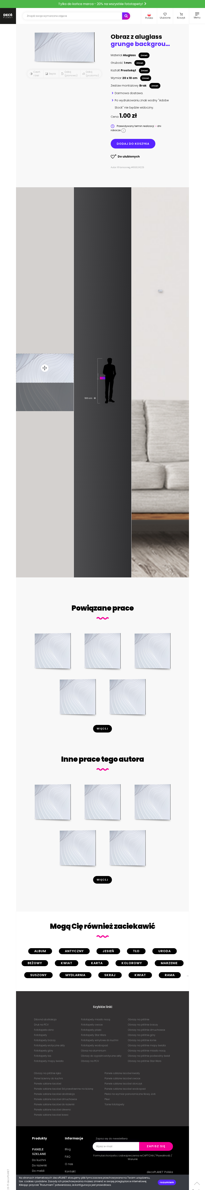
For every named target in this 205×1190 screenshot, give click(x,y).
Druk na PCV (41, 1024)
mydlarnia (75, 975)
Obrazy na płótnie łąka (47, 1073)
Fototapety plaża (91, 1030)
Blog (68, 1149)
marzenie (169, 963)
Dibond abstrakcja (45, 1019)
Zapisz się (156, 1146)
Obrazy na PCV (90, 1061)
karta (97, 963)
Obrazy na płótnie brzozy (143, 1024)
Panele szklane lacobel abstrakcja (54, 1094)
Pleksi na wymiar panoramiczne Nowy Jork (130, 1094)
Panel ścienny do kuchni (48, 1078)
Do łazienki (39, 1165)
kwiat (66, 963)
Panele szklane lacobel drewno (52, 1109)
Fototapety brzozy (45, 1040)
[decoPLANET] (8, 16)
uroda (164, 951)
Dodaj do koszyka (133, 144)
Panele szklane (39, 1151)
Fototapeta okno (44, 1030)
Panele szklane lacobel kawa (51, 1114)
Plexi (107, 1099)
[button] (149, 16)
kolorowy (132, 963)
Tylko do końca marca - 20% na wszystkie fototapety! (101, 4)
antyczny (74, 951)
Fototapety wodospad (94, 1045)
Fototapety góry (43, 1050)
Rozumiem (167, 1182)
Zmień (144, 55)
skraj (110, 975)
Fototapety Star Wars (93, 1035)
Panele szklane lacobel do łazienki (54, 1104)
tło (136, 951)
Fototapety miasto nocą (95, 1019)
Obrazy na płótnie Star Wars (144, 1061)
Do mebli (38, 1171)
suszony (38, 975)
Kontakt (70, 1171)
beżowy (35, 963)
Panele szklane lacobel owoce (122, 1078)
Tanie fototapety (114, 1104)
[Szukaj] (126, 16)
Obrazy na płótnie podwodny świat (149, 1055)
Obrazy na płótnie (138, 1019)
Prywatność (163, 1155)
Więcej (102, 728)
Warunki (133, 1159)
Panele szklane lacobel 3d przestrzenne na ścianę (63, 1088)
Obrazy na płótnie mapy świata (147, 1045)
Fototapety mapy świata (48, 1061)
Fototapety (40, 1035)
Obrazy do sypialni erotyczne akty (101, 1055)
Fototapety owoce (92, 1024)
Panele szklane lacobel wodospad (125, 1088)
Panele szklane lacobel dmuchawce (55, 1099)
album (40, 951)
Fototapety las (42, 1055)
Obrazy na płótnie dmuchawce (146, 1030)
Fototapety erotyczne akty (49, 1045)
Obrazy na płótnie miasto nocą (146, 1050)
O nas (69, 1164)
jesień (108, 951)
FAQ (67, 1157)
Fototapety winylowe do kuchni (99, 1040)
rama (170, 975)
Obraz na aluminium (93, 1050)
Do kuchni (39, 1160)
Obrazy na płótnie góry (141, 1035)
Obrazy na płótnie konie (142, 1040)
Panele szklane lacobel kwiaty (122, 1073)
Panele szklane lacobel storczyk (123, 1083)
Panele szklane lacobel (47, 1083)
